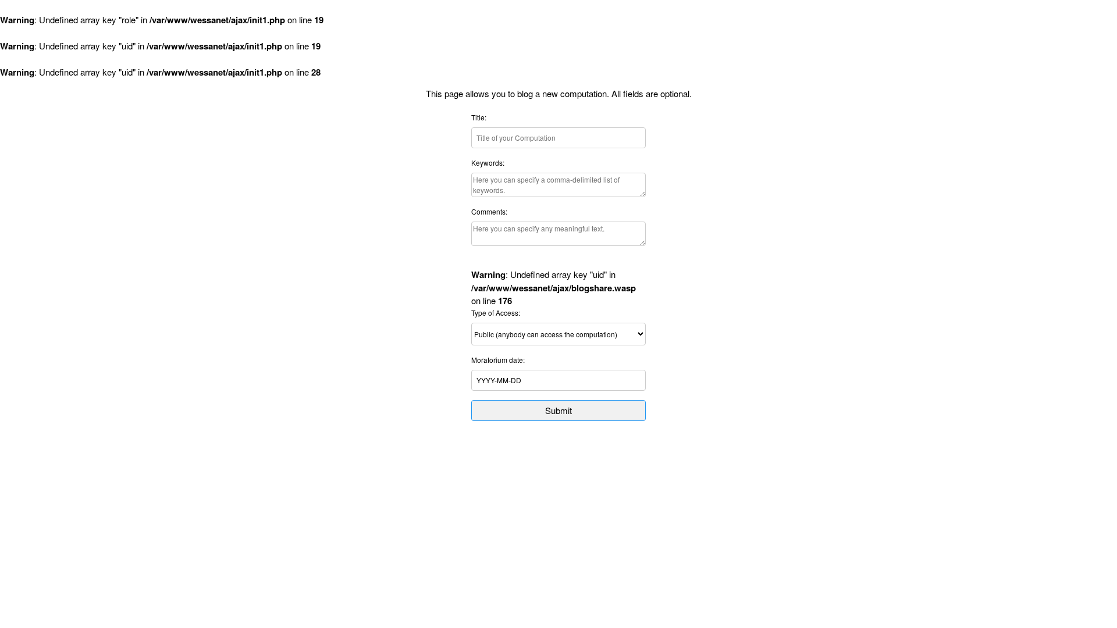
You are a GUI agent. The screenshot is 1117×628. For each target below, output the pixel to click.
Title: (478, 117)
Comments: (489, 211)
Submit (558, 410)
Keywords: (487, 162)
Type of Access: (495, 312)
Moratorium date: (498, 360)
